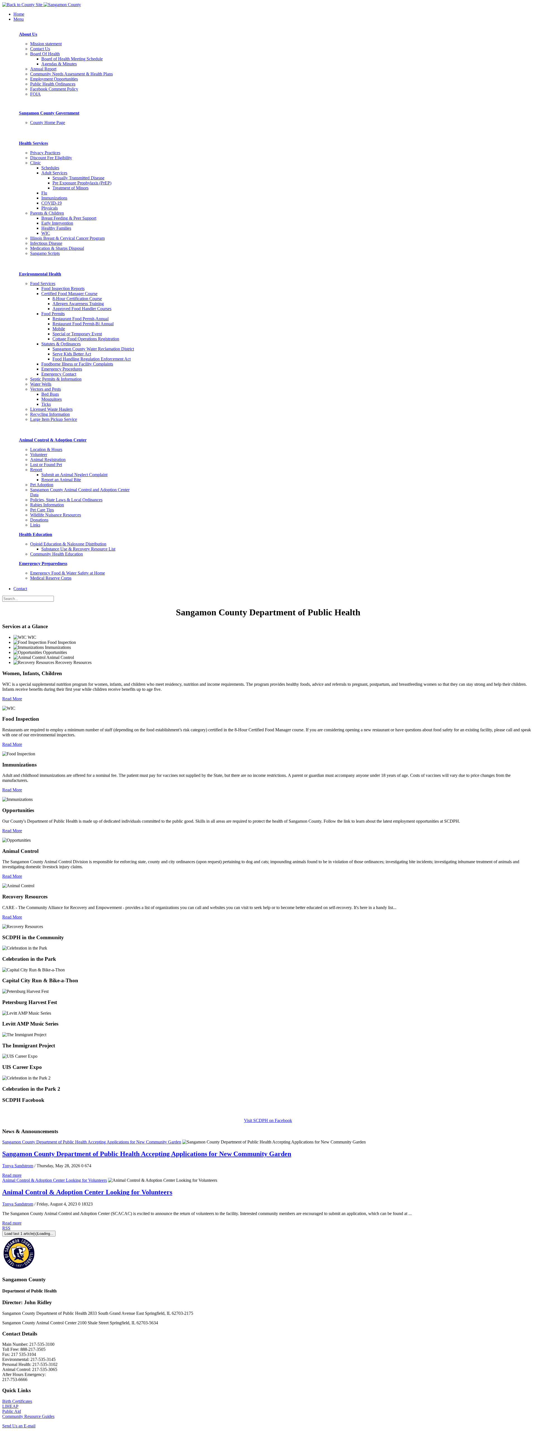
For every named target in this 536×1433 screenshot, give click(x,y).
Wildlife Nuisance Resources (55, 515)
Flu (44, 193)
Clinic (35, 162)
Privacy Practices (45, 152)
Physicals (49, 208)
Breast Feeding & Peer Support (68, 218)
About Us (28, 34)
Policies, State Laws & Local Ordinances (66, 499)
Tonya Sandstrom (17, 1165)
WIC (45, 233)
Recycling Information (50, 414)
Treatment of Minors (70, 188)
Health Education (35, 534)
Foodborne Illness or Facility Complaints (77, 364)
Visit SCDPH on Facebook (268, 1120)
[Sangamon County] (23, 4)
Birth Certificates (17, 1401)
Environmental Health (40, 274)
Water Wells (40, 384)
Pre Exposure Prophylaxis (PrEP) (81, 183)
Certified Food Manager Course (69, 293)
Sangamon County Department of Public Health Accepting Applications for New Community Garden (91, 1142)
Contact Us (40, 48)
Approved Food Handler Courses (81, 308)
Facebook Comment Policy (54, 89)
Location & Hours (46, 449)
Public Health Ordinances (52, 84)
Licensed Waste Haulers (51, 409)
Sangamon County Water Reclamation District (93, 349)
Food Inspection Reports (63, 288)
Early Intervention (57, 223)
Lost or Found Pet (46, 464)
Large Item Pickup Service (53, 419)
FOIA (35, 94)
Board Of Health (45, 53)
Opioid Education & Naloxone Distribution (68, 544)
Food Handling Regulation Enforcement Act (91, 359)
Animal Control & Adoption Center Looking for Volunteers (54, 1180)
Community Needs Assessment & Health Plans (71, 74)
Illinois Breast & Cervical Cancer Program (67, 238)
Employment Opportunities (54, 79)
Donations (39, 520)
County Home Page (47, 122)
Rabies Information (47, 504)
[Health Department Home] (62, 4)
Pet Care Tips (42, 509)
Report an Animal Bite (61, 479)
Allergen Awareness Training (78, 303)
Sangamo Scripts (45, 253)
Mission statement (46, 43)
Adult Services (54, 172)
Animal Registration (48, 459)
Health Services (33, 143)
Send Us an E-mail (18, 1425)
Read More (12, 698)
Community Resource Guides (28, 1416)
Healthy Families (56, 228)
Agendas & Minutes (59, 63)
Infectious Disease (46, 243)
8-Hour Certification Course (77, 298)
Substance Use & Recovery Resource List (78, 549)
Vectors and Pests (45, 389)
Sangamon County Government (49, 113)
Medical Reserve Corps (50, 578)
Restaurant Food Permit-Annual (80, 318)
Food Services (42, 283)
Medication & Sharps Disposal (57, 248)
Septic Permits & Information (56, 379)
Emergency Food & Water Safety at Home (67, 573)
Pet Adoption (41, 484)
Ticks (46, 404)
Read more (11, 1175)
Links (35, 525)
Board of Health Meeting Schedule (72, 58)
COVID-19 (51, 203)
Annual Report (43, 69)
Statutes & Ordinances (61, 343)
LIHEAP (10, 1406)
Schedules (50, 167)
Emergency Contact (58, 374)
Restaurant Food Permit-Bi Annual (83, 323)
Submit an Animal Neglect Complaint (74, 474)
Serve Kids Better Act (71, 354)
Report (36, 469)
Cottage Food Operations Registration (85, 338)
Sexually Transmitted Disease (78, 177)
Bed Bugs (50, 394)
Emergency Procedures (61, 369)
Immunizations (54, 198)
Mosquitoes (51, 399)
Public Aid (11, 1411)
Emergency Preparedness (43, 563)
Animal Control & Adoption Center (53, 440)
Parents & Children (47, 213)
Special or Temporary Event (77, 333)
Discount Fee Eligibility (51, 157)
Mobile (58, 328)
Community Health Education (56, 554)
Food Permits (53, 313)
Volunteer (38, 454)
